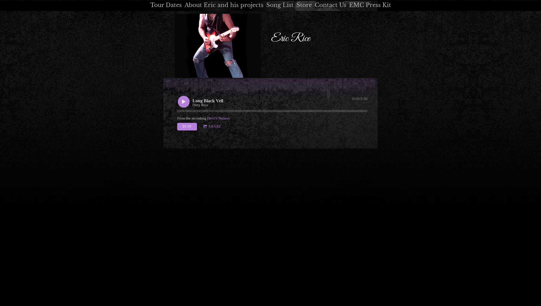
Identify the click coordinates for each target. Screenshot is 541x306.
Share (215, 126)
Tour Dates (166, 5)
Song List (280, 5)
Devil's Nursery (218, 118)
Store (304, 5)
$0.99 (187, 126)
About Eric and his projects (224, 5)
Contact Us (330, 5)
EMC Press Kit (370, 5)
